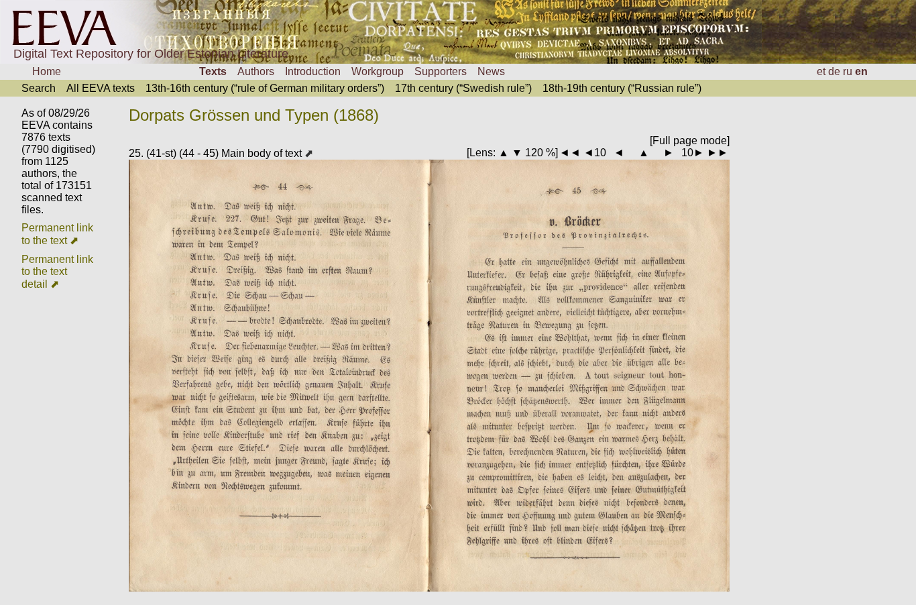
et (821, 71)
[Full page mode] (690, 140)
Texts (213, 71)
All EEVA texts (100, 88)
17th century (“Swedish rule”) (463, 88)
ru (847, 71)
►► (717, 152)
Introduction (313, 71)
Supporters (440, 71)
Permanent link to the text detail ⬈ (57, 272)
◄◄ (570, 152)
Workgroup (377, 71)
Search (38, 88)
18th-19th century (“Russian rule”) (621, 88)
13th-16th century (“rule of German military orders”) (265, 88)
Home (46, 71)
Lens (481, 152)
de (834, 71)
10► (692, 152)
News (491, 71)
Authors (255, 71)
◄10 (594, 152)
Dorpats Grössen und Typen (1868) (254, 115)
